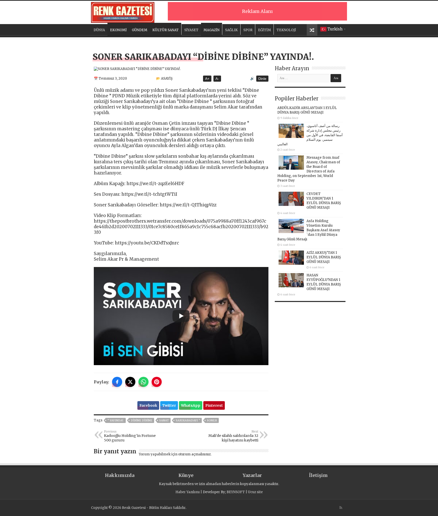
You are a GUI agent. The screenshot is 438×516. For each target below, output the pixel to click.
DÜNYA (99, 30)
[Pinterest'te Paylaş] (157, 382)
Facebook (148, 405)
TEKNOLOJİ (286, 30)
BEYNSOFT (236, 492)
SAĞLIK (231, 30)
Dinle (262, 79)
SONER (212, 420)
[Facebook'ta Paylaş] (117, 382)
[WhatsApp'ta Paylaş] (143, 382)
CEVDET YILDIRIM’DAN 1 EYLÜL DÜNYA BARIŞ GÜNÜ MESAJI (323, 201)
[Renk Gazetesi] (122, 12)
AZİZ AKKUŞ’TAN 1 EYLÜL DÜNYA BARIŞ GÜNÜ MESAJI (323, 257)
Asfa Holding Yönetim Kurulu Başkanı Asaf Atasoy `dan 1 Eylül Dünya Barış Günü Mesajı (308, 230)
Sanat (164, 420)
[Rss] (341, 508)
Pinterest (214, 405)
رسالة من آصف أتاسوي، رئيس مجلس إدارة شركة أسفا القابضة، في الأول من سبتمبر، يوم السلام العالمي (310, 135)
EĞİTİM (264, 30)
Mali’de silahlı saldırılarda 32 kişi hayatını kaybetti (233, 436)
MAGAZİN (212, 30)
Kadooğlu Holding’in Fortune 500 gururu (130, 436)
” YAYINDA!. (115, 420)
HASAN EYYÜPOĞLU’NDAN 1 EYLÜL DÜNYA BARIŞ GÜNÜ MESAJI (323, 282)
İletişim (318, 475)
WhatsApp (190, 405)
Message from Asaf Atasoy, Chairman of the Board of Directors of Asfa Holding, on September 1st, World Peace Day (308, 169)
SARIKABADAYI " (188, 420)
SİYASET (191, 30)
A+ (207, 79)
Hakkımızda (119, 475)
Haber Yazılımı (187, 492)
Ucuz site (255, 492)
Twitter (169, 405)
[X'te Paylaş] (130, 382)
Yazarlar (252, 475)
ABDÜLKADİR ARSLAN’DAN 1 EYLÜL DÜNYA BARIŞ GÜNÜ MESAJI (307, 110)
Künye (185, 475)
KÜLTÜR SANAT (165, 30)
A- (217, 79)
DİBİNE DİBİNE (141, 420)
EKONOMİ (118, 30)
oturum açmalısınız (194, 454)
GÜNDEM (139, 30)
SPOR (247, 30)
